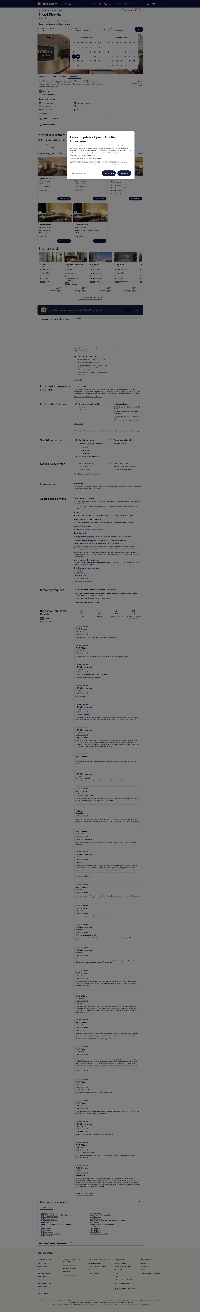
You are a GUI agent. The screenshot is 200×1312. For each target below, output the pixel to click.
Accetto (124, 173)
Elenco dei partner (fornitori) (79, 166)
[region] (101, 155)
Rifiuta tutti (109, 173)
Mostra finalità (78, 173)
